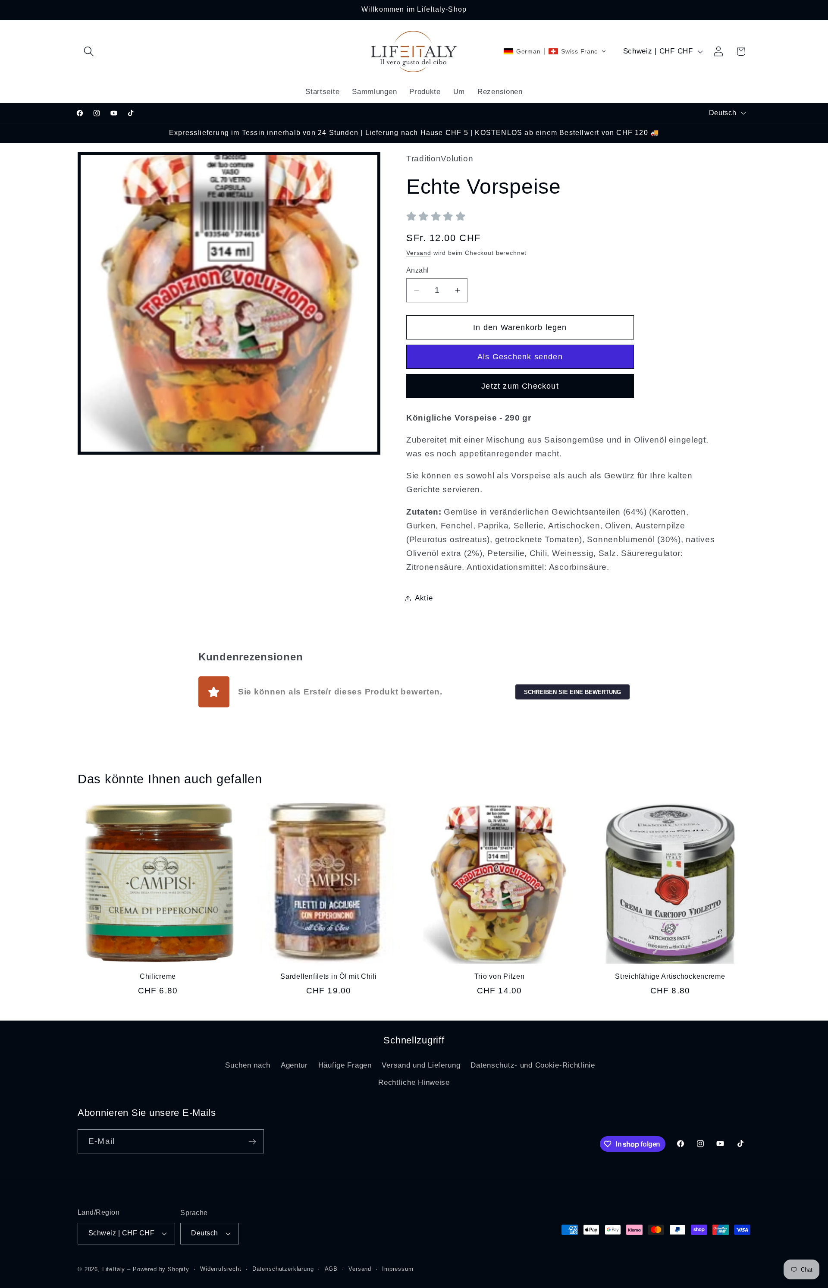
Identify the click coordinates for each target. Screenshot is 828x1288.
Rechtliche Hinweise (414, 1083)
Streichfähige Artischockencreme (670, 976)
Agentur (294, 1066)
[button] (89, 51)
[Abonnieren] (252, 1142)
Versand (418, 252)
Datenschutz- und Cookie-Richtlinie (532, 1066)
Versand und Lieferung (421, 1066)
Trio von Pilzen (499, 976)
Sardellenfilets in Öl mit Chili (328, 976)
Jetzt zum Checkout (520, 386)
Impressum (398, 1269)
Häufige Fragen (345, 1066)
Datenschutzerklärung (283, 1269)
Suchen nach (247, 1066)
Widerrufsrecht (221, 1269)
